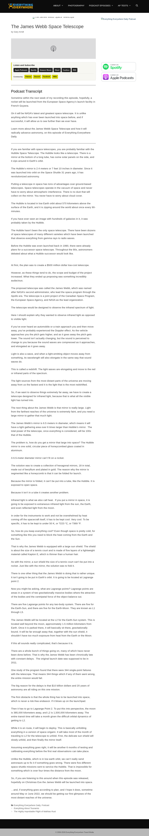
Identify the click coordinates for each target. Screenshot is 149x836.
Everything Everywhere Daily (27, 805)
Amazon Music (45, 70)
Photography (76, 5)
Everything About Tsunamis (26, 808)
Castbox (66, 70)
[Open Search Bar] (137, 5)
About (57, 5)
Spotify (33, 70)
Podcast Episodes (99, 5)
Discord (37, 76)
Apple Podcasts (21, 70)
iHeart (57, 70)
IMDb (55, 76)
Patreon (28, 76)
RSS (74, 70)
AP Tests (123, 5)
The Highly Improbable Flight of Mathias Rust (35, 811)
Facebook (46, 76)
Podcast (45, 805)
